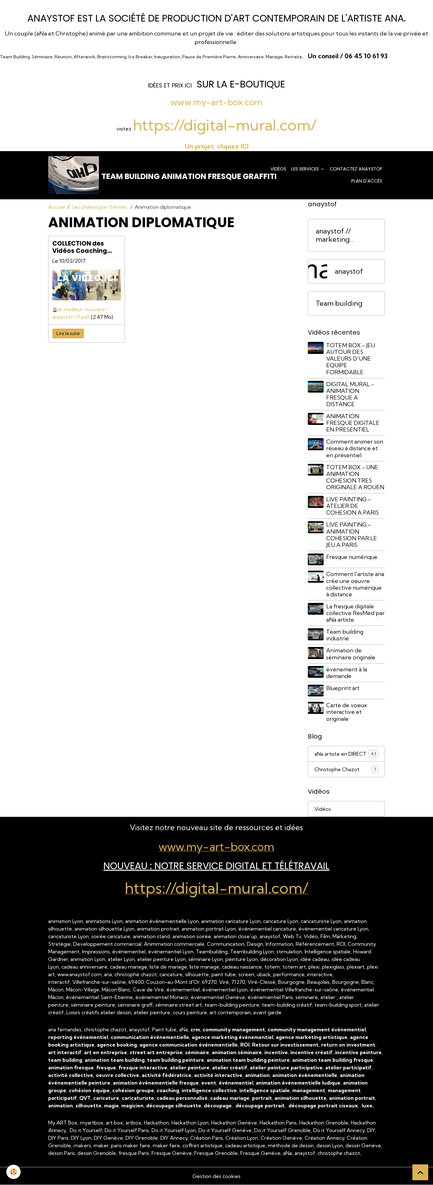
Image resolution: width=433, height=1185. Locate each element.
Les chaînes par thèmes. (100, 207)
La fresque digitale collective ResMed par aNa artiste (355, 613)
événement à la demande (346, 672)
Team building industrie (344, 635)
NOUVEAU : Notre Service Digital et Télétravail (216, 866)
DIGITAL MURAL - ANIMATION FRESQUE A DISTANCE (350, 394)
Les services (305, 169)
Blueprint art (342, 688)
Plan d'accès (366, 181)
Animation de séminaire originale (350, 653)
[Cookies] (13, 1172)
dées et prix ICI (170, 85)
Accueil (56, 207)
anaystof (349, 271)
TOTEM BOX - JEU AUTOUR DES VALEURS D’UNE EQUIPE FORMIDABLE (350, 358)
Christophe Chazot (345, 769)
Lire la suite (68, 333)
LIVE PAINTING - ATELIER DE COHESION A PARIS (352, 506)
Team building (339, 303)
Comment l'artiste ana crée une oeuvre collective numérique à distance (355, 584)
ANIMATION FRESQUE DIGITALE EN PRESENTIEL (352, 423)
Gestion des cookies (216, 1176)
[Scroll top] (420, 1172)
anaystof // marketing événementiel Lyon (338, 235)
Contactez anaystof (356, 169)
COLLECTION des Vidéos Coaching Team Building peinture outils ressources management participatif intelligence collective (79, 247)
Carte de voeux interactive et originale (346, 712)
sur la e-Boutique (241, 84)
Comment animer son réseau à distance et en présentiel (354, 448)
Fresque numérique (352, 557)
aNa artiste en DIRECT (345, 754)
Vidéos (278, 169)
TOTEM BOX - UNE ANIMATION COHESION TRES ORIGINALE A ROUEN (355, 477)
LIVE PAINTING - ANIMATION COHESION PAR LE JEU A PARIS (351, 534)
